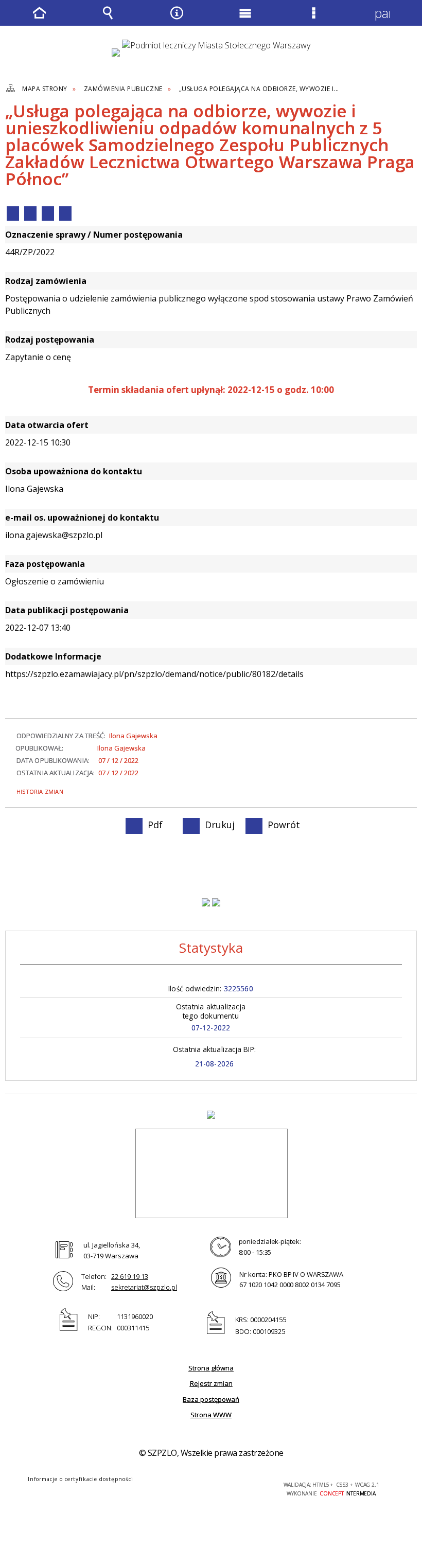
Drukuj (30, 213)
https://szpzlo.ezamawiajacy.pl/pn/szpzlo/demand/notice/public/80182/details (154, 674)
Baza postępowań (211, 1399)
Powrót (48, 213)
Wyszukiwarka (108, 20)
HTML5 (184, 1485)
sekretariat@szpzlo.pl (144, 1287)
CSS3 (199, 1485)
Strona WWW (211, 1414)
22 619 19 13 (129, 1276)
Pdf (13, 213)
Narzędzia (176, 20)
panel (382, 13)
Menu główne (245, 20)
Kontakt (65, 213)
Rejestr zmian (211, 1383)
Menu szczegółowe (314, 20)
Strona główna (211, 1368)
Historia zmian (39, 791)
